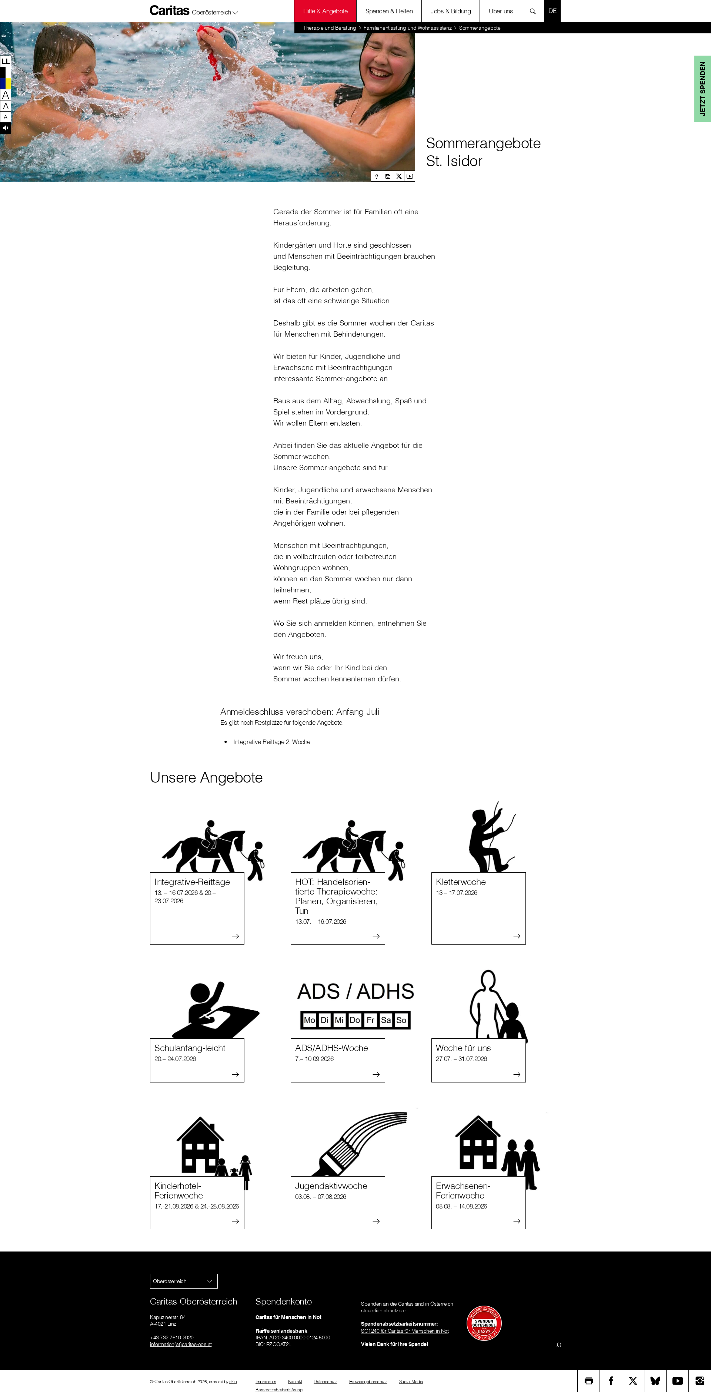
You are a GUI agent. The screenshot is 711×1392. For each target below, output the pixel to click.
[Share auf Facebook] (611, 1381)
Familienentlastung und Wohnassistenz (407, 27)
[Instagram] (387, 176)
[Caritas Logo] (170, 10)
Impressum (266, 1381)
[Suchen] (535, 11)
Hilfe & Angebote (325, 11)
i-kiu (233, 1381)
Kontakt (295, 1381)
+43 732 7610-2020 (172, 1337)
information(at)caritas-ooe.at (181, 1344)
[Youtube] (409, 176)
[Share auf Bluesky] (655, 1381)
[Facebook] (376, 176)
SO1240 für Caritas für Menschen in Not (404, 1330)
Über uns (501, 11)
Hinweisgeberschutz (368, 1381)
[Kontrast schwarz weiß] (5, 72)
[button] (215, 10)
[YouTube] (678, 1381)
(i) (559, 1344)
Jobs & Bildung (451, 11)
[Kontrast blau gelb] (5, 83)
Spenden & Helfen (389, 11)
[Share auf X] (633, 1381)
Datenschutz (325, 1381)
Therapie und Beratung (329, 27)
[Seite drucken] (589, 1381)
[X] (398, 176)
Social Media (411, 1381)
